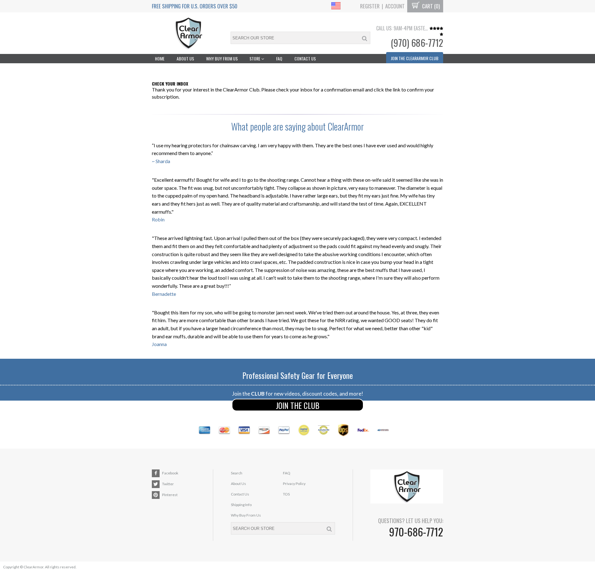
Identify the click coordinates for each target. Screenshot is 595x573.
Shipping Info (241, 504)
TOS (286, 494)
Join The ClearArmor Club (415, 58)
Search (236, 473)
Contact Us (305, 58)
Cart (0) (430, 6)
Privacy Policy (294, 483)
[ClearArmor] (188, 33)
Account (395, 6)
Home (160, 58)
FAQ (279, 58)
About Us (185, 58)
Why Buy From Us (222, 58)
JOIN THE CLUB (298, 405)
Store (255, 58)
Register (370, 6)
